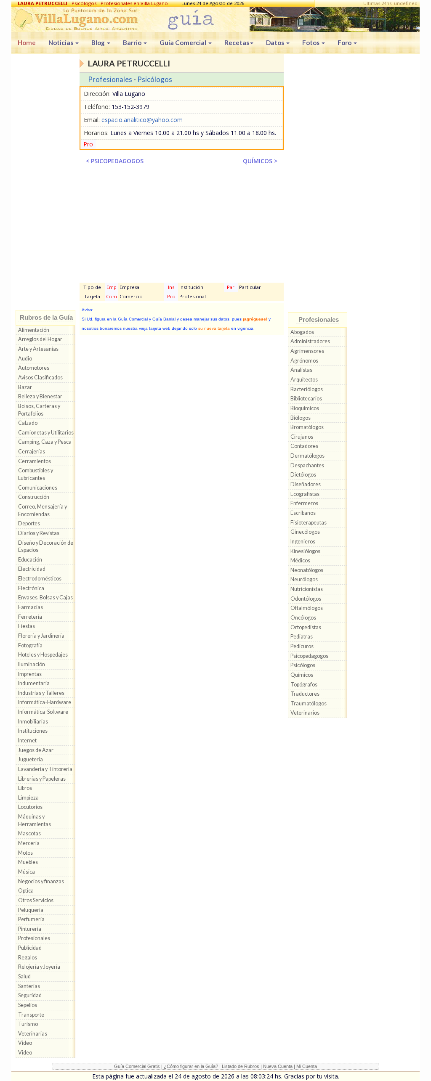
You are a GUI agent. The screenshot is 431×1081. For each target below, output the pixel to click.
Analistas (301, 370)
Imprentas (30, 674)
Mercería (29, 843)
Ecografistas (304, 494)
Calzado (27, 423)
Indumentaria (34, 683)
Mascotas (29, 833)
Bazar (25, 387)
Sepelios (27, 1005)
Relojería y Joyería (39, 967)
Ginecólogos (305, 532)
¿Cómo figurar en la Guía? (191, 1066)
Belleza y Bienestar (40, 396)
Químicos (301, 675)
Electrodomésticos (39, 578)
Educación (30, 559)
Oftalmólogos (306, 608)
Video (25, 1043)
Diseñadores (305, 484)
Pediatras (301, 636)
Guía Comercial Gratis (137, 1066)
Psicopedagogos (309, 656)
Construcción (33, 497)
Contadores (304, 446)
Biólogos (300, 418)
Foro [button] (345, 42)
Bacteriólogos (306, 389)
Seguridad (30, 995)
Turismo (28, 1024)
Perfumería (31, 919)
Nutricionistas (306, 589)
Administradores (310, 341)
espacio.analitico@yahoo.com (142, 120)
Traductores (304, 694)
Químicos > (260, 161)
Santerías (29, 986)
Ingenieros (302, 541)
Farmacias (30, 607)
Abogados (302, 332)
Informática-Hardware (44, 702)
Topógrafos (303, 684)
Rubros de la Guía (46, 317)
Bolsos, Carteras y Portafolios (39, 410)
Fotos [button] (311, 42)
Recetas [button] (236, 42)
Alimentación (33, 330)
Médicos (300, 560)
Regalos (27, 957)
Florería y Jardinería (41, 636)
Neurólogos (304, 579)
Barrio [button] (133, 42)
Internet (27, 740)
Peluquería (30, 910)
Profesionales (34, 938)
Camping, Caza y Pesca (45, 442)
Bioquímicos (304, 408)
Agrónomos (304, 361)
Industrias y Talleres (41, 693)
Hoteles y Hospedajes (43, 655)
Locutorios (30, 807)
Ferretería (30, 617)
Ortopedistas (305, 627)
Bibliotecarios (306, 398)
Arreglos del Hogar (40, 339)
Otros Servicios (35, 900)
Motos (25, 853)
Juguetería (30, 759)
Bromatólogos (307, 427)
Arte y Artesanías (38, 349)
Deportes (29, 523)
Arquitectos (304, 379)
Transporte (31, 1015)
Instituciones (33, 731)
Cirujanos (301, 437)
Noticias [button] (61, 42)
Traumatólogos (308, 703)
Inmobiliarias (33, 721)
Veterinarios (304, 713)
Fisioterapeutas (308, 522)
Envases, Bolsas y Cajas (45, 597)
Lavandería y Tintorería (45, 769)
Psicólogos (154, 79)
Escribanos (303, 513)
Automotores (33, 368)
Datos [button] (275, 42)
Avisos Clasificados (40, 377)
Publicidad (30, 948)
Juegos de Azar (35, 750)
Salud (24, 976)
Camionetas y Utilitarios (46, 432)
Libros (25, 788)
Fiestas (26, 626)
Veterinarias (32, 1034)
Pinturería (29, 929)
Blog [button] (98, 42)
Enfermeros (304, 503)
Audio (25, 358)
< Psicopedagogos (115, 161)
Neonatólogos (306, 570)
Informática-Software (43, 712)
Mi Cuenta (306, 1066)
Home (27, 42)
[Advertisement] (45, 184)
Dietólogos (303, 475)
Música (26, 872)
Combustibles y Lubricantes (35, 474)
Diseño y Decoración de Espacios (45, 547)
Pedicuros (302, 646)
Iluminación (31, 664)
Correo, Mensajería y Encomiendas (42, 510)
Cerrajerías (31, 451)
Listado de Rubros (240, 1066)
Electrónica (31, 588)
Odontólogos (305, 599)
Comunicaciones (37, 488)
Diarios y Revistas (38, 533)
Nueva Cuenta (278, 1066)
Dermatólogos (307, 456)
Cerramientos (34, 461)
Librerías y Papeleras (42, 779)
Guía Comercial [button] (184, 42)
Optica (26, 891)
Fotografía (30, 645)
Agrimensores (307, 351)
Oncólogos (303, 618)
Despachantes (307, 465)
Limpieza (28, 798)
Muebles (28, 862)
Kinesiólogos (305, 551)
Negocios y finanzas (41, 881)
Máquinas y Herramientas (34, 820)
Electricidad (31, 569)
